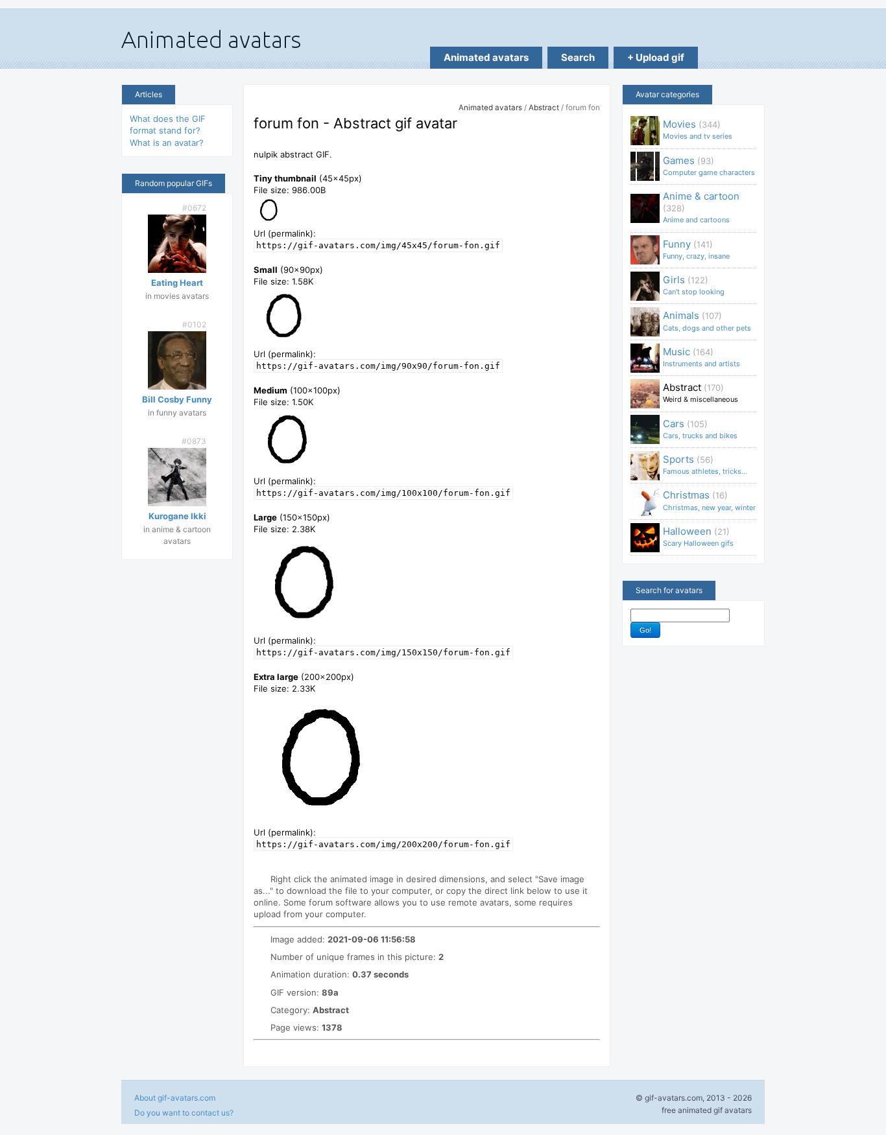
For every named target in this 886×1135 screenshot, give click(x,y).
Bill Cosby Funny (177, 399)
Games (709, 165)
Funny (696, 249)
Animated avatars (486, 57)
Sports (705, 464)
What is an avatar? (167, 142)
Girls (693, 285)
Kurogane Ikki (177, 516)
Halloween (698, 536)
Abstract (544, 107)
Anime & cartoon (701, 207)
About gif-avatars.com (174, 1098)
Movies (697, 129)
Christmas (709, 500)
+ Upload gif (655, 57)
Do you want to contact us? (183, 1112)
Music (701, 356)
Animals (707, 320)
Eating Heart (177, 282)
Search (578, 57)
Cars (700, 428)
